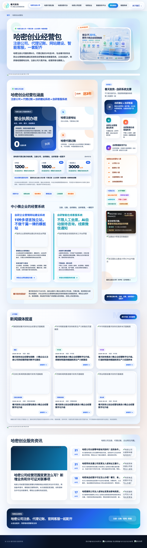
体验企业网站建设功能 (25, 278)
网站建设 (113, 5)
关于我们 (137, 5)
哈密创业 (89, 5)
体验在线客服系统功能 (68, 278)
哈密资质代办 (63, 5)
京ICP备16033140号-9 (93, 541)
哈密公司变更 (76, 5)
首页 (8, 15)
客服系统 (123, 5)
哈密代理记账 (49, 5)
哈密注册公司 (35, 5)
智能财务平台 (101, 5)
